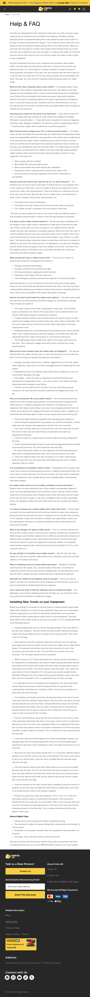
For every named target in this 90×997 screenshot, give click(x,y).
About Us (52, 869)
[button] (4, 9)
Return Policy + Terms (17, 934)
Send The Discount (25, 894)
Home (7, 14)
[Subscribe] (42, 886)
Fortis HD (13, 992)
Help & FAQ (16, 14)
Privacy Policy (12, 928)
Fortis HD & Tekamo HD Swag (62, 882)
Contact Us (25, 871)
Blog (7, 915)
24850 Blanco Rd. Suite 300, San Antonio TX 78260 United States (33, 963)
